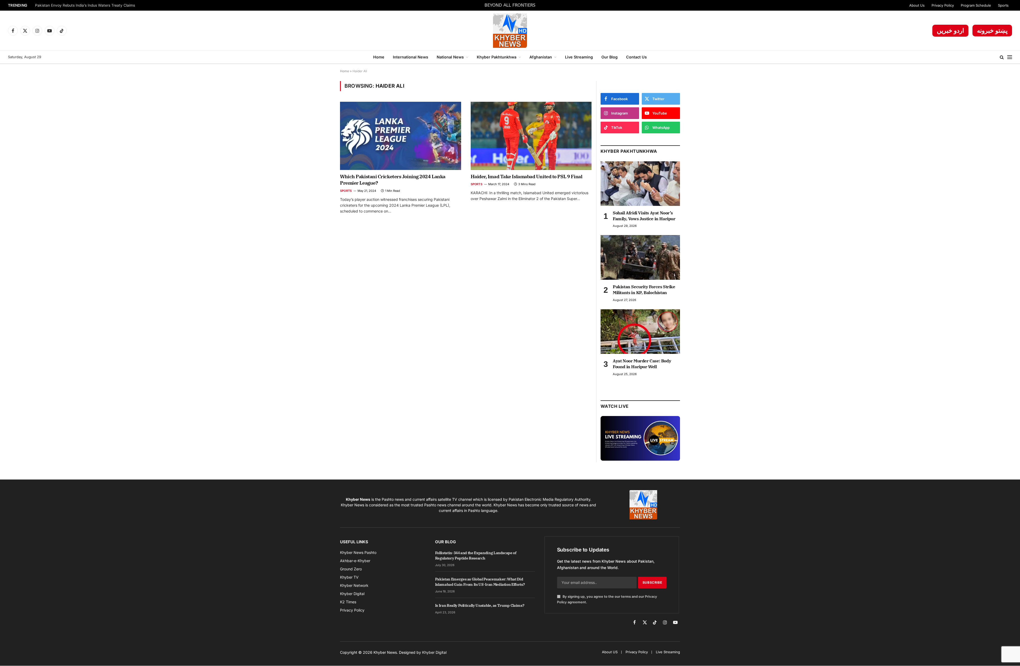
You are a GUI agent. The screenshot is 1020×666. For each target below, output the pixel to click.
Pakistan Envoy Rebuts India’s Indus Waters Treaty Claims (85, 5)
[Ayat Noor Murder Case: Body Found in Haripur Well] (640, 331)
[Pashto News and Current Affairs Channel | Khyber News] (510, 30)
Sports (1003, 5)
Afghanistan (540, 57)
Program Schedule (976, 5)
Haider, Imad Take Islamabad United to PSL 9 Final (527, 176)
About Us (917, 5)
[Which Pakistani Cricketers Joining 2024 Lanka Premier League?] (400, 136)
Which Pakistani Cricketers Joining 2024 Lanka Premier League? (392, 179)
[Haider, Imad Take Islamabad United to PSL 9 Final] (531, 136)
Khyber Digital (434, 652)
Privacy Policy (943, 5)
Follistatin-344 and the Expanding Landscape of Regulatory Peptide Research (475, 555)
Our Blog (609, 57)
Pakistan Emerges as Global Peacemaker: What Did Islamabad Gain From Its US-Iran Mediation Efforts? (480, 582)
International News (410, 57)
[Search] (1002, 57)
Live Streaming (579, 57)
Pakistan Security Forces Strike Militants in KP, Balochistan (644, 289)
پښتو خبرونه (992, 30)
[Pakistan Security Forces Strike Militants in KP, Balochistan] (640, 257)
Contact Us (636, 57)
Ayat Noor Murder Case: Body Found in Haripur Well (642, 363)
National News (450, 57)
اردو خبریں (950, 30)
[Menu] (1009, 57)
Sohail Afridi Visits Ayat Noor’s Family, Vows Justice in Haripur (644, 215)
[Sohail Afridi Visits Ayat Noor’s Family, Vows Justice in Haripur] (640, 183)
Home (378, 57)
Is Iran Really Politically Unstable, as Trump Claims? (479, 605)
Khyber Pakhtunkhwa (496, 57)
